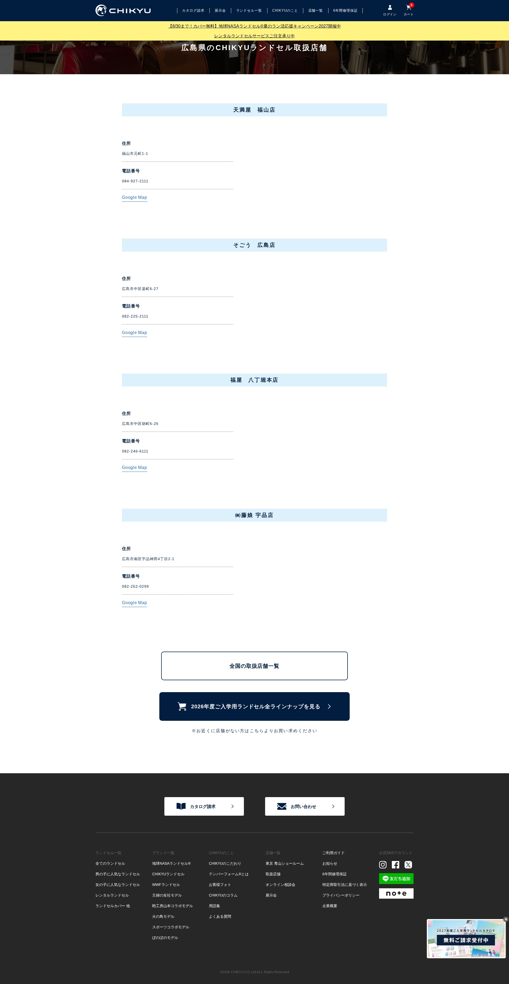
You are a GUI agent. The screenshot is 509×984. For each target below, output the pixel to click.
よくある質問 (220, 916)
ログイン (389, 14)
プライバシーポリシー (340, 895)
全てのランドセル (110, 863)
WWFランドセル (166, 884)
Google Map (134, 197)
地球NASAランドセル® (171, 863)
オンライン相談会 (280, 884)
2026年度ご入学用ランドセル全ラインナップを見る (256, 706)
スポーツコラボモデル (170, 927)
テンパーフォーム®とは (229, 874)
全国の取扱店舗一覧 (255, 666)
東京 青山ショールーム (285, 863)
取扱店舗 (273, 874)
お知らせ (329, 863)
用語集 (214, 906)
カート (409, 10)
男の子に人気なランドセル (117, 874)
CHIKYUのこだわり (225, 863)
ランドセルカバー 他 (112, 906)
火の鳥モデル (163, 916)
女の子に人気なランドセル (117, 884)
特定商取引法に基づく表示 (344, 884)
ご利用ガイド (333, 853)
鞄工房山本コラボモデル (172, 906)
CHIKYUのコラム (223, 895)
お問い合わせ (303, 806)
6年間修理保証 (334, 874)
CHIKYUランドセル (168, 874)
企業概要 (329, 906)
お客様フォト (220, 884)
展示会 (220, 10)
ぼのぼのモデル (165, 937)
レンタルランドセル (112, 895)
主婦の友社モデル (167, 895)
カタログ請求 (203, 806)
